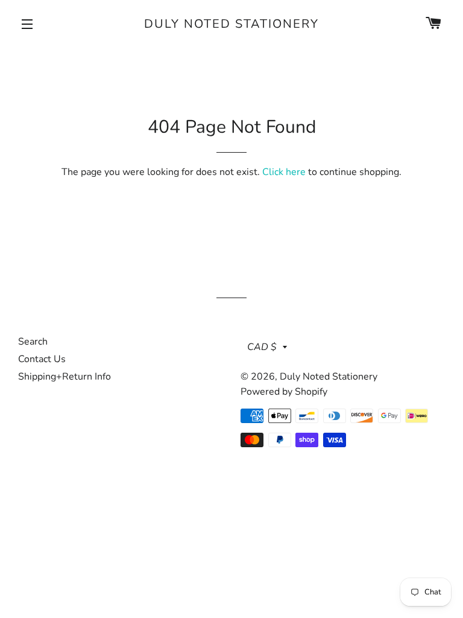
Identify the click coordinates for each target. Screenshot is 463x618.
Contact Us (42, 359)
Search (33, 341)
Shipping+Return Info (64, 376)
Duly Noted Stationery (231, 24)
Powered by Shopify (284, 391)
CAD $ (262, 347)
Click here (284, 172)
